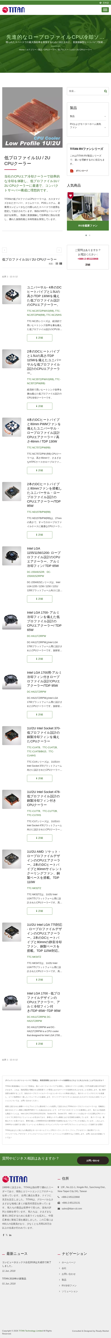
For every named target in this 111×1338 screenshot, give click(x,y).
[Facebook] (3, 1235)
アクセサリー (81, 1130)
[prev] (4, 250)
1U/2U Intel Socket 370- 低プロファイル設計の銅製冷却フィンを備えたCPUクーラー (43, 734)
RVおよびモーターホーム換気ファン (85, 126)
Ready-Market (102, 1331)
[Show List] (61, 264)
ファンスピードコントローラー (40, 1134)
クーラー (65, 1130)
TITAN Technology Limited (31, 1331)
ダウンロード (81, 171)
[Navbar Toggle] (105, 9)
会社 (64, 1268)
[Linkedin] (10, 1235)
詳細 (88, 264)
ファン (72, 1130)
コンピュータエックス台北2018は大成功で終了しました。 (26, 1264)
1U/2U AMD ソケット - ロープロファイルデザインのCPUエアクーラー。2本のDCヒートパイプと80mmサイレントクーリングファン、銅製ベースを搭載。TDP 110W (44, 867)
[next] (59, 250)
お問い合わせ (91, 1134)
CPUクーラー (50, 49)
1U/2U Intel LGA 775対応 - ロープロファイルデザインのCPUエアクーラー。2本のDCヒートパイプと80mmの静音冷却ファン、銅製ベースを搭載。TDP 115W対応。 (44, 938)
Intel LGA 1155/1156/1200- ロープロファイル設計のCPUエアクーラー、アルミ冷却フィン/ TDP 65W (44, 557)
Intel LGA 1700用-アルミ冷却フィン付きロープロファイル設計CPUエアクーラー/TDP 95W (44, 679)
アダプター (22, 1134)
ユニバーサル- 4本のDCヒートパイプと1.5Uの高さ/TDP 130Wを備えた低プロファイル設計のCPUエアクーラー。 (44, 296)
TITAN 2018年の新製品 (14, 1278)
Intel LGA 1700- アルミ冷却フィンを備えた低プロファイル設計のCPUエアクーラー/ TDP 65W (44, 621)
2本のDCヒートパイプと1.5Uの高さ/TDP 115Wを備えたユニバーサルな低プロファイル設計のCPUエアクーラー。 (44, 362)
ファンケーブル (11, 1134)
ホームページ (69, 1262)
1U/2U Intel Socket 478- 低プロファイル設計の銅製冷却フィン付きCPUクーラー (43, 798)
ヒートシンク (58, 1134)
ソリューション (70, 1291)
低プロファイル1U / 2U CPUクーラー (75, 49)
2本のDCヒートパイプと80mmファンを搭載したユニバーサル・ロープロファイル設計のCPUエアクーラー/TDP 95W (44, 495)
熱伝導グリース (93, 1130)
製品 (40, 49)
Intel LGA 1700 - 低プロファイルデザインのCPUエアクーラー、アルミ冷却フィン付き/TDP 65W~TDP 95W (44, 1002)
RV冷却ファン (69, 1285)
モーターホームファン (41, 1130)
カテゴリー (31, 49)
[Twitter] (7, 1235)
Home (22, 49)
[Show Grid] (57, 264)
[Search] (105, 91)
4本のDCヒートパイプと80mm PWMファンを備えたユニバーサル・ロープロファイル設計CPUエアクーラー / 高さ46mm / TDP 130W (44, 430)
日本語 (106, 3)
